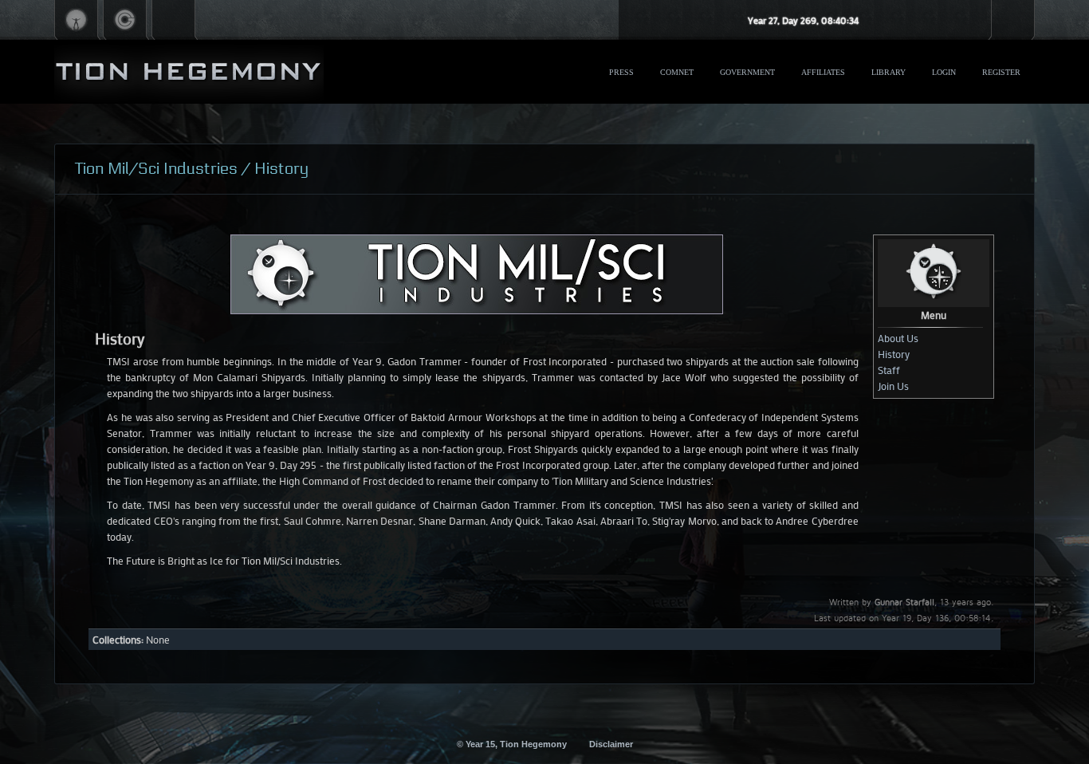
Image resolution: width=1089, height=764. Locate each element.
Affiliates (823, 72)
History (894, 353)
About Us (898, 338)
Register (1001, 72)
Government (747, 72)
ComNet (677, 72)
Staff (889, 369)
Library (888, 72)
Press (621, 72)
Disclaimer (611, 744)
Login (944, 72)
